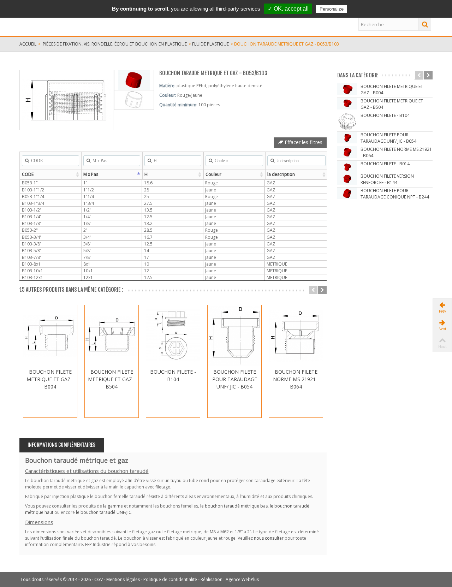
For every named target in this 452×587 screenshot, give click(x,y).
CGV (98, 579)
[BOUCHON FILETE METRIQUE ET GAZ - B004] (50, 335)
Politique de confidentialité (170, 579)
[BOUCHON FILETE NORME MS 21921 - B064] (296, 335)
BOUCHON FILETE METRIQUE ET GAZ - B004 (50, 379)
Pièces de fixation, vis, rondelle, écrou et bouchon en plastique (115, 44)
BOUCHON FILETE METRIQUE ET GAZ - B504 (111, 379)
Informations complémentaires (61, 445)
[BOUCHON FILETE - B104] (173, 335)
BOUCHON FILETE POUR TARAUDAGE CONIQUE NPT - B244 (395, 194)
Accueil (27, 44)
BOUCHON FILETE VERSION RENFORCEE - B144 (387, 179)
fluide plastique (210, 44)
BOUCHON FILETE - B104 (173, 375)
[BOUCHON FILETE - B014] (347, 167)
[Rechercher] (424, 24)
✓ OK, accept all (288, 9)
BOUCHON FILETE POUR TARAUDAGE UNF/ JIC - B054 (234, 379)
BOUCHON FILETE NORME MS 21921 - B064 (296, 379)
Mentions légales (123, 579)
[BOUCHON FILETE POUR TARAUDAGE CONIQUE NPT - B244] (347, 194)
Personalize (332, 9)
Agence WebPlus (242, 579)
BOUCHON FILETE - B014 (385, 164)
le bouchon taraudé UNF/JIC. (104, 512)
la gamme (113, 506)
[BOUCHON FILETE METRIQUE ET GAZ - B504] (111, 335)
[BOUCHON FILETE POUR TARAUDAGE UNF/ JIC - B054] (234, 335)
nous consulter (269, 538)
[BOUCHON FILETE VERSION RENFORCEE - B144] (347, 179)
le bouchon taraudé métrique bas (234, 506)
